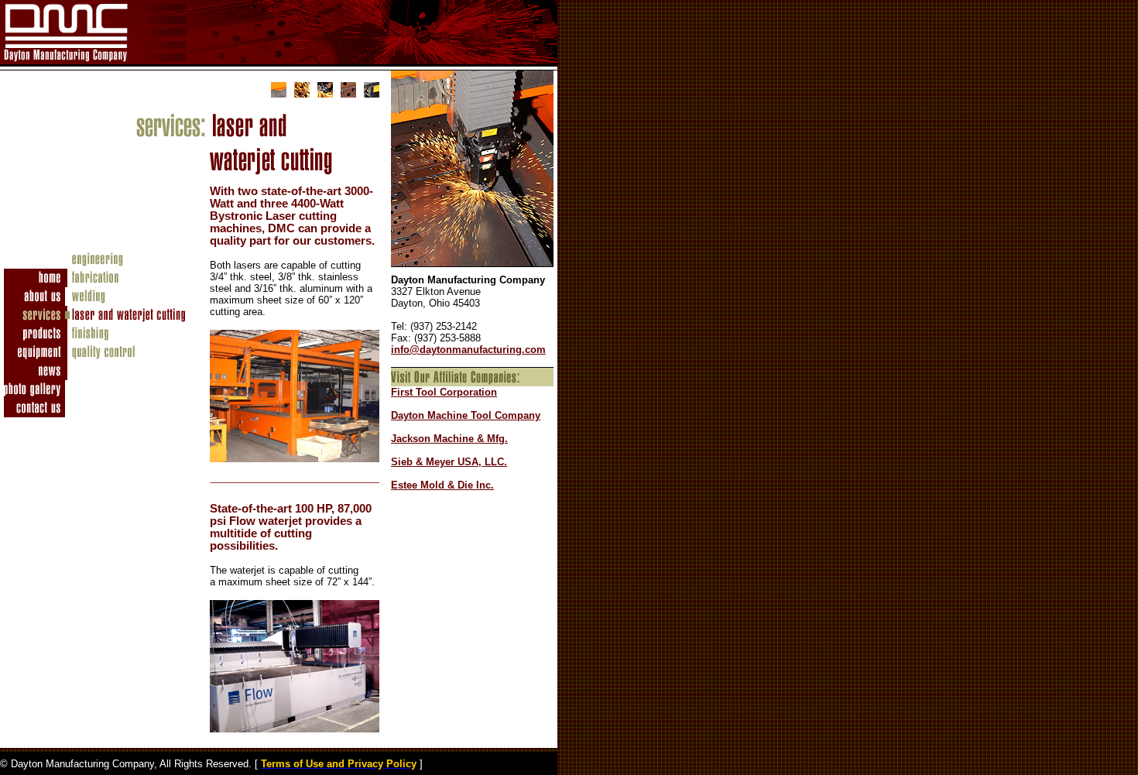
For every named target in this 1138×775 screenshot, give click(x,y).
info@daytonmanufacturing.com (468, 349)
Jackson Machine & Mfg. (449, 438)
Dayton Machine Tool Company (465, 415)
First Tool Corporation (444, 392)
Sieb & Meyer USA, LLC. (449, 462)
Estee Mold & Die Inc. (442, 485)
